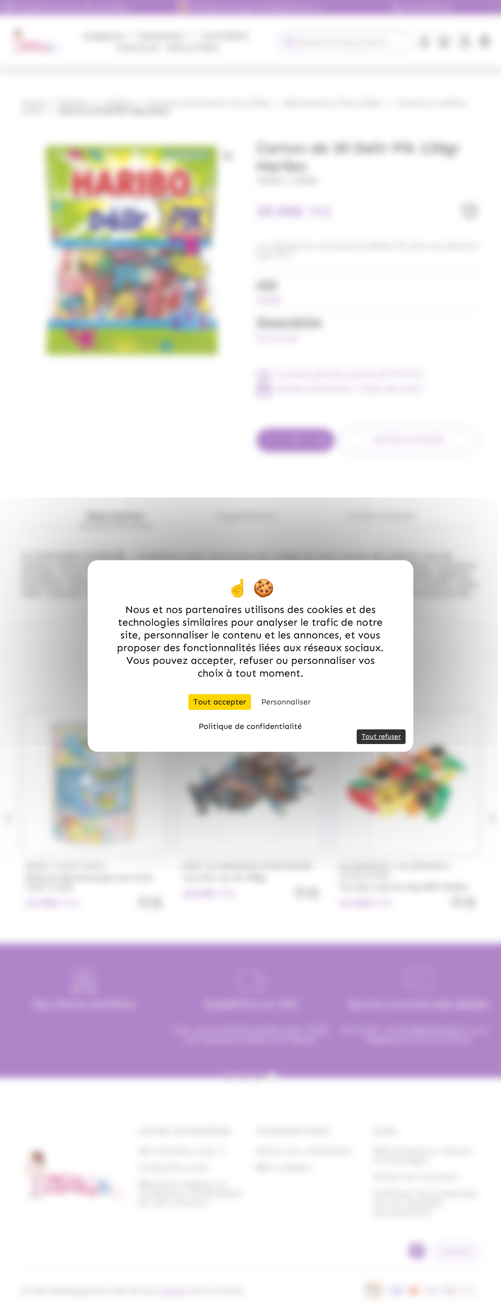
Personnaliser (286, 701)
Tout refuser (381, 736)
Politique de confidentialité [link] (250, 726)
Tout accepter (219, 701)
